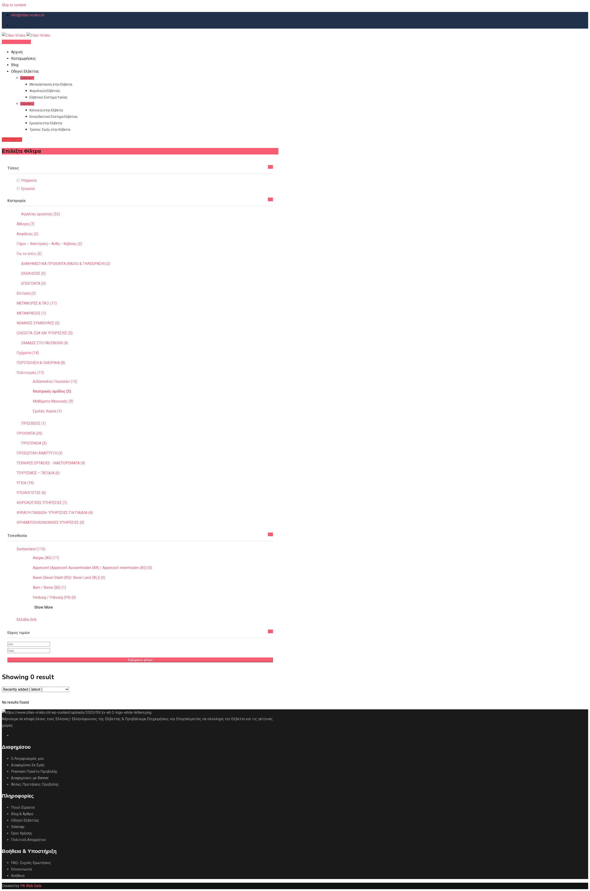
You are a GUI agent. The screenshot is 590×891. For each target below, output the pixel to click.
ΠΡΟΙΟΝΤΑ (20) (29, 433)
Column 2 (27, 104)
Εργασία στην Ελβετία (46, 123)
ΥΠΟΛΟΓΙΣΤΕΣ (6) (31, 493)
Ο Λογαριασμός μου (27, 758)
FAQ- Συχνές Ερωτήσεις (31, 863)
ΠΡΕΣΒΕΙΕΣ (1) (33, 423)
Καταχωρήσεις (23, 58)
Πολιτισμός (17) (30, 372)
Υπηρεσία (29, 180)
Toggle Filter (12, 139)
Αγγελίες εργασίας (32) (40, 214)
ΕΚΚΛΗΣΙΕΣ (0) (33, 273)
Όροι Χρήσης (21, 833)
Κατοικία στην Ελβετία (46, 110)
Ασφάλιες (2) (27, 234)
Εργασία (28, 188)
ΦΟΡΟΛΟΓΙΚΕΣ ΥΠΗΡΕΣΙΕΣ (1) (42, 502)
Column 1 (27, 78)
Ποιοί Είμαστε (23, 807)
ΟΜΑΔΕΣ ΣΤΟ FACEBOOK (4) (44, 343)
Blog (14, 65)
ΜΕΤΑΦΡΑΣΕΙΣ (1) (31, 313)
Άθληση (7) (25, 224)
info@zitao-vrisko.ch (27, 15)
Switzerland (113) (31, 549)
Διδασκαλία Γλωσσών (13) (55, 381)
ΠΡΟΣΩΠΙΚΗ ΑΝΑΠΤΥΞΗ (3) (39, 453)
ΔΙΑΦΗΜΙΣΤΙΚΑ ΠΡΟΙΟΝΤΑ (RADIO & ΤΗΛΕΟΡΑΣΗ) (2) (65, 263)
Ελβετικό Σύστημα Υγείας (49, 97)
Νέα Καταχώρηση (16, 42)
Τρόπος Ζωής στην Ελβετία (50, 129)
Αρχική (17, 52)
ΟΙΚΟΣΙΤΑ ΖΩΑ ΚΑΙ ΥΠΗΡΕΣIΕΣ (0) (45, 333)
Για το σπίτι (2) (29, 254)
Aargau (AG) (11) (46, 558)
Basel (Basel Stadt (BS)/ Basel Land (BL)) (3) (69, 577)
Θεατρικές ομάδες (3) (52, 391)
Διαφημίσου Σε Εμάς (28, 765)
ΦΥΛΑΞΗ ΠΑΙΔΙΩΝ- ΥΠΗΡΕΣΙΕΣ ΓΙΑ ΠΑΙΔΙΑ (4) (55, 512)
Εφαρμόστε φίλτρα (140, 660)
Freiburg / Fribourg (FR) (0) (54, 597)
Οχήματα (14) (28, 353)
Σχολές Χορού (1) (47, 411)
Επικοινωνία (21, 869)
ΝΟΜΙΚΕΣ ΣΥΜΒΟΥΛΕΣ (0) (38, 323)
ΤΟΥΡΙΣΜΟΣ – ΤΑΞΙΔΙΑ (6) (38, 473)
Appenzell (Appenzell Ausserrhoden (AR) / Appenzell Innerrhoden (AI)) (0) (92, 567)
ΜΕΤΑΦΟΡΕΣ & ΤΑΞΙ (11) (37, 303)
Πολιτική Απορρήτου (28, 840)
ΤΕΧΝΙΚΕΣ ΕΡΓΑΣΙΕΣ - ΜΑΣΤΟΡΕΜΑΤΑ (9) (51, 463)
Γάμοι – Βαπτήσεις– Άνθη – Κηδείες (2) (49, 244)
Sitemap (17, 827)
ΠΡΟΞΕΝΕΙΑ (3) (34, 443)
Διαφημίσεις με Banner (30, 778)
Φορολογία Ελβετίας (45, 91)
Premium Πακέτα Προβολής (34, 771)
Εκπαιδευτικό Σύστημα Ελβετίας (54, 116)
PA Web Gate (30, 886)
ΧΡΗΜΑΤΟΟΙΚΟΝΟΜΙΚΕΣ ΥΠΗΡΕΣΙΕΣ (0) (50, 522)
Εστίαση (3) (26, 293)
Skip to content (14, 5)
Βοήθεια (17, 875)
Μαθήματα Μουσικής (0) (53, 401)
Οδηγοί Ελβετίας (25, 71)
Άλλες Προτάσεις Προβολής (35, 784)
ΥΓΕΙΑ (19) (25, 483)
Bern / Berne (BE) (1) (49, 587)
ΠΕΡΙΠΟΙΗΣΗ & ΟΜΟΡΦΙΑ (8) (41, 363)
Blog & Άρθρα (22, 814)
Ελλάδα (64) (26, 619)
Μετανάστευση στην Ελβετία (51, 84)
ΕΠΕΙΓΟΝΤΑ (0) (33, 283)
